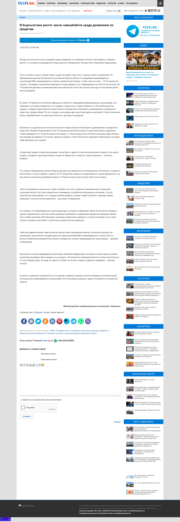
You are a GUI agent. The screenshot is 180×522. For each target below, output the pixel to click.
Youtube (152, 10)
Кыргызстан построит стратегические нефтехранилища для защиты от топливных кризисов (147, 246)
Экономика (62, 3)
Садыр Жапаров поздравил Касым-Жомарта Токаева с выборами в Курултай (146, 103)
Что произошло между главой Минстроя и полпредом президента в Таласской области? (147, 143)
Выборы (23, 11)
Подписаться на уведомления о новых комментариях (41, 400)
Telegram (159, 10)
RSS (160, 3)
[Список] (39, 365)
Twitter (145, 10)
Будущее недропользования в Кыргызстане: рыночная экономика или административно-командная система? (146, 302)
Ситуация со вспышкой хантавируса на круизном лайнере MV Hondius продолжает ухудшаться (147, 444)
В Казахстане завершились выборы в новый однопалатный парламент (147, 109)
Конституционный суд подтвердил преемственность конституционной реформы (146, 341)
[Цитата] (36, 365)
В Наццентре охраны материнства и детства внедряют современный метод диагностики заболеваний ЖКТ (148, 459)
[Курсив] (24, 365)
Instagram (156, 10)
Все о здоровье (73, 11)
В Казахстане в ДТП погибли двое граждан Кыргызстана (146, 172)
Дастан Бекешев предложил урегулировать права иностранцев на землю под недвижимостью (147, 253)
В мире (121, 3)
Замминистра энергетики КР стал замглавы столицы (146, 125)
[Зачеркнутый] (30, 365)
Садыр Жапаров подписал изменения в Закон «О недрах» (147, 315)
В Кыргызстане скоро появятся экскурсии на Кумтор (145, 308)
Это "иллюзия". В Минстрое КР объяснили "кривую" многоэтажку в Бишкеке (146, 190)
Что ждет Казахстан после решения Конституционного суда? (147, 333)
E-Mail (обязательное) (49, 359)
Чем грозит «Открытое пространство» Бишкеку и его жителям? (147, 355)
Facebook (149, 10)
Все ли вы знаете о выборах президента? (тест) (144, 476)
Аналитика (74, 3)
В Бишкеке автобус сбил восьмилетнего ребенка (142, 165)
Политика (51, 3)
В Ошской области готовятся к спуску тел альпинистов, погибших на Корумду (147, 213)
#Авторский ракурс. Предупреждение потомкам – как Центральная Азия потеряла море (147, 389)
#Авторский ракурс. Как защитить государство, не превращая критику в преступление (147, 396)
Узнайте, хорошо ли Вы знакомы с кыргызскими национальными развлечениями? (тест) (146, 492)
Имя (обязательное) (48, 354)
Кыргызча (88, 11)
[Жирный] (21, 365)
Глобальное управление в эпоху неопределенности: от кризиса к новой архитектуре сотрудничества (146, 349)
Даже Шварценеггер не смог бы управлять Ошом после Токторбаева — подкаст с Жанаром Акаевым (143, 74)
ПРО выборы (132, 3)
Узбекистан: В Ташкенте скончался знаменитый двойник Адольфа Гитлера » (66, 333)
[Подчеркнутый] (27, 365)
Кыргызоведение (58, 11)
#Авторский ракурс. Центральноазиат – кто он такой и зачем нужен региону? (147, 403)
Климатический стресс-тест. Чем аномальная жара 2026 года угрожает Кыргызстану (147, 364)
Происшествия (88, 3)
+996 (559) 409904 (65, 341)
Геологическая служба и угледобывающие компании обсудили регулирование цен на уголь (147, 286)
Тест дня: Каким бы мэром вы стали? (147, 483)
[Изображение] (33, 365)
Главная (41, 3)
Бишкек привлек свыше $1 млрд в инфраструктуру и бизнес (146, 260)
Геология (112, 3)
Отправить (27, 416)
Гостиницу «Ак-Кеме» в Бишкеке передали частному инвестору (145, 237)
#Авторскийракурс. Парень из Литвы (147, 410)
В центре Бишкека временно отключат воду (144, 197)
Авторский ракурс (35, 11)
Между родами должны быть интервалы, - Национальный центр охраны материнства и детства (146, 436)
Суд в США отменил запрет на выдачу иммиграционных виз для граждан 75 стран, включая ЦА (145, 95)
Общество (101, 3)
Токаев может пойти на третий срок (146, 116)
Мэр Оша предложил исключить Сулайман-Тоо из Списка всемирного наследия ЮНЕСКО (147, 221)
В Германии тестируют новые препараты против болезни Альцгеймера (144, 452)
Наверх (117, 422)
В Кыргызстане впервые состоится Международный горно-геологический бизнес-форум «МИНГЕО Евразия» (147, 293)
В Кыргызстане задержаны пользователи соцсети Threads (145, 157)
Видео (46, 11)
